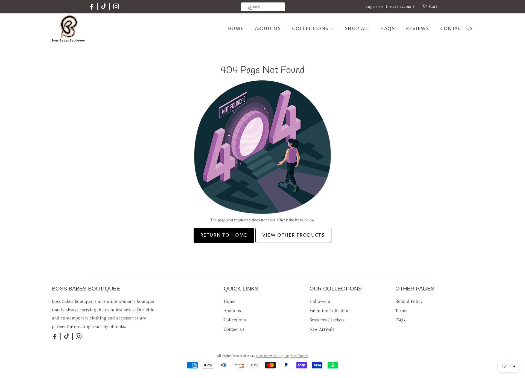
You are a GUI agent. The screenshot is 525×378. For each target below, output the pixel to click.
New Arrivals (322, 329)
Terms (401, 310)
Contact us (456, 29)
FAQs (388, 29)
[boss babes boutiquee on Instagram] (116, 7)
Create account (400, 6)
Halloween (320, 301)
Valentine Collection (330, 310)
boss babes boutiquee (272, 356)
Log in (371, 6)
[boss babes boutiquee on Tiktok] (104, 7)
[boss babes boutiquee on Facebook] (92, 8)
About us (268, 29)
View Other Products (293, 235)
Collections (311, 29)
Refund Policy (408, 301)
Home (236, 29)
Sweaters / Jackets (327, 319)
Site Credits (299, 356)
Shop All (357, 29)
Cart (433, 6)
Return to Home (223, 235)
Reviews (417, 29)
